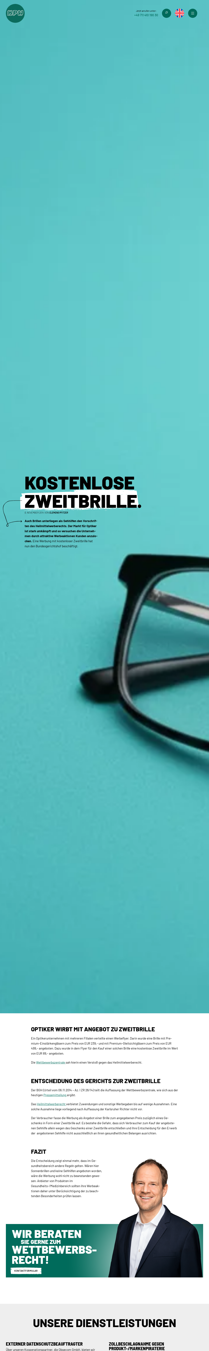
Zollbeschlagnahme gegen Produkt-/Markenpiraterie (137, 1346)
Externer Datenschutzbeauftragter (44, 1343)
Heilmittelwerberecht (51, 1104)
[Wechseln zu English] (179, 13)
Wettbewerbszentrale (51, 1062)
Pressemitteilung (55, 1095)
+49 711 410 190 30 (146, 15)
